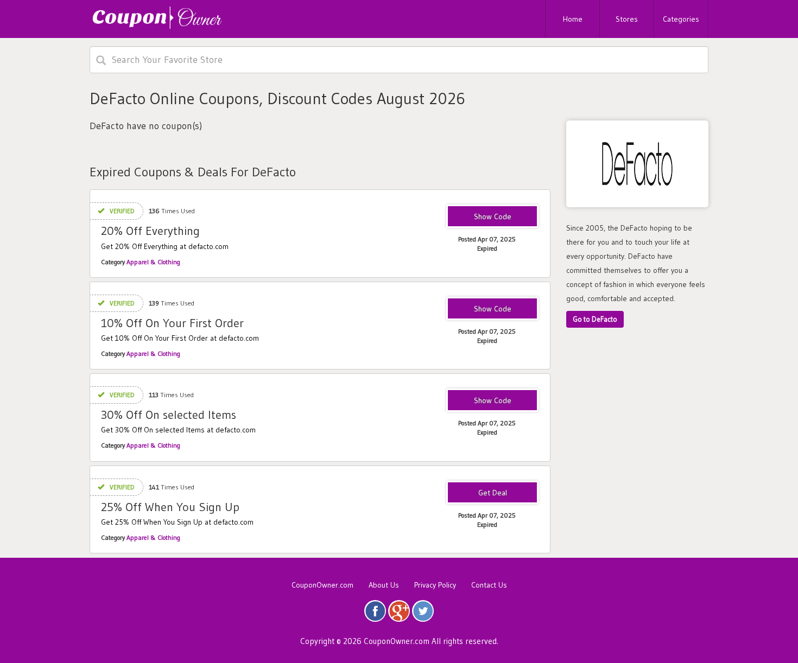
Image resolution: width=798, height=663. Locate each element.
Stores (627, 19)
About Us (384, 585)
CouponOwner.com (322, 585)
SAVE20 (492, 217)
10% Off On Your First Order (172, 323)
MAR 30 (492, 401)
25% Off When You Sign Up (170, 507)
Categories (681, 19)
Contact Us (489, 585)
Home (572, 19)
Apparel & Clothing (153, 262)
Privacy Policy (435, 585)
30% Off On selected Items (168, 414)
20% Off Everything (150, 231)
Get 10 (492, 309)
